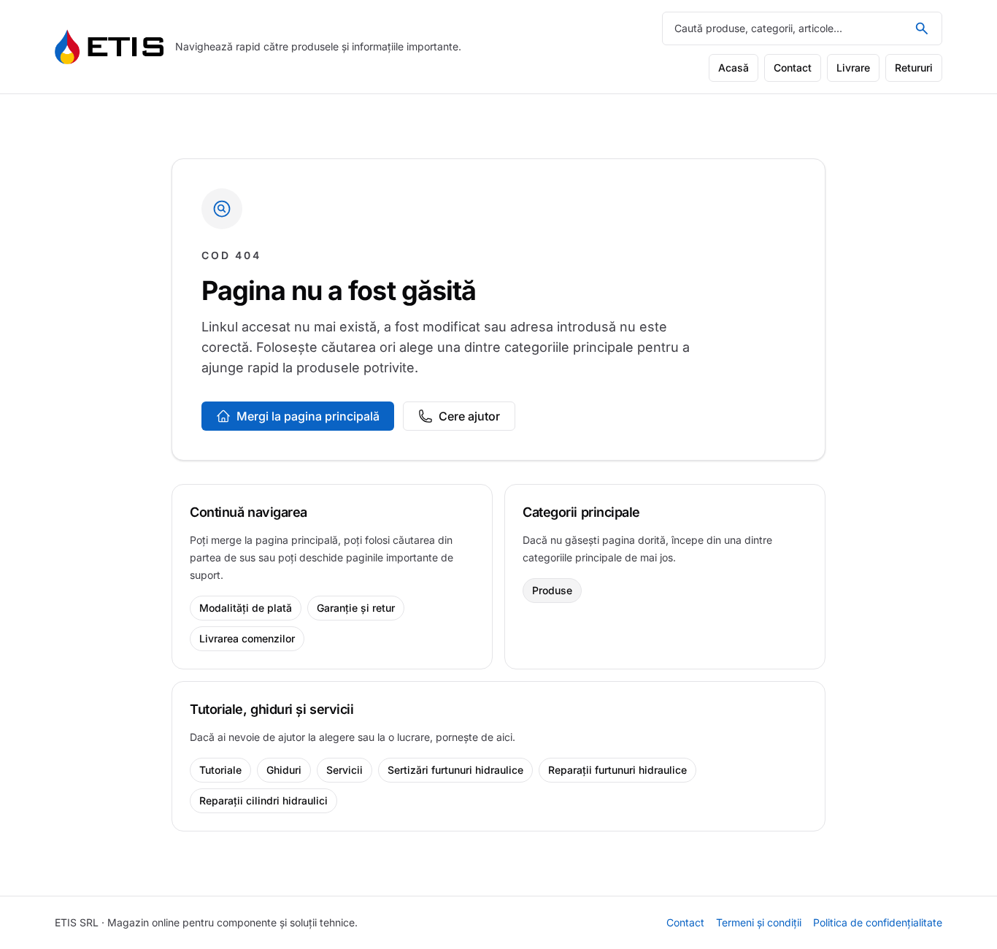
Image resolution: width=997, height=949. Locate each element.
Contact (793, 67)
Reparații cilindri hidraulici (263, 800)
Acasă (733, 67)
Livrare (853, 67)
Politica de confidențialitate (877, 922)
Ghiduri (283, 770)
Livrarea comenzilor (247, 638)
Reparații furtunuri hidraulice (617, 770)
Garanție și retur (356, 608)
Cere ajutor (469, 416)
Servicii (344, 770)
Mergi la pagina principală (308, 416)
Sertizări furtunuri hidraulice (455, 770)
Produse (552, 590)
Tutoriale (220, 770)
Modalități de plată (245, 608)
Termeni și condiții (758, 922)
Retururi (914, 67)
